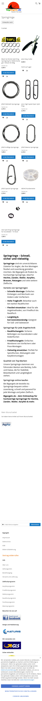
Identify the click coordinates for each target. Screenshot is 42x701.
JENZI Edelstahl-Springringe (10, 104)
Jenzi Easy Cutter (26, 59)
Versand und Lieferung (9, 577)
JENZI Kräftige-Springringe (10, 147)
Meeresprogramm (8, 606)
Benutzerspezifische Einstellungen (21, 691)
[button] (3, 76)
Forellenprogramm (8, 602)
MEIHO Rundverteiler (28, 188)
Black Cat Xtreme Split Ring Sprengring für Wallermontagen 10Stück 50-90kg (10, 61)
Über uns (5, 565)
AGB (3, 545)
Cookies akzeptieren (21, 686)
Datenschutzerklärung (8, 670)
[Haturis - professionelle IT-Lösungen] (21, 631)
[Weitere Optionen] (6, 424)
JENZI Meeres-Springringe (29, 147)
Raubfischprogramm (9, 598)
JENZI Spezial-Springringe (9, 188)
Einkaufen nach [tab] (8, 22)
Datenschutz (6, 541)
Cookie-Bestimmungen (27, 680)
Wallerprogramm (8, 594)
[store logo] (13, 7)
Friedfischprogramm (9, 590)
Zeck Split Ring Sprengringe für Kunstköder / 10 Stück (10, 231)
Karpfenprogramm (8, 586)
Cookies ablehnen (21, 696)
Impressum (6, 538)
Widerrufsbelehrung (9, 549)
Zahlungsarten (7, 569)
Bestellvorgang (7, 573)
